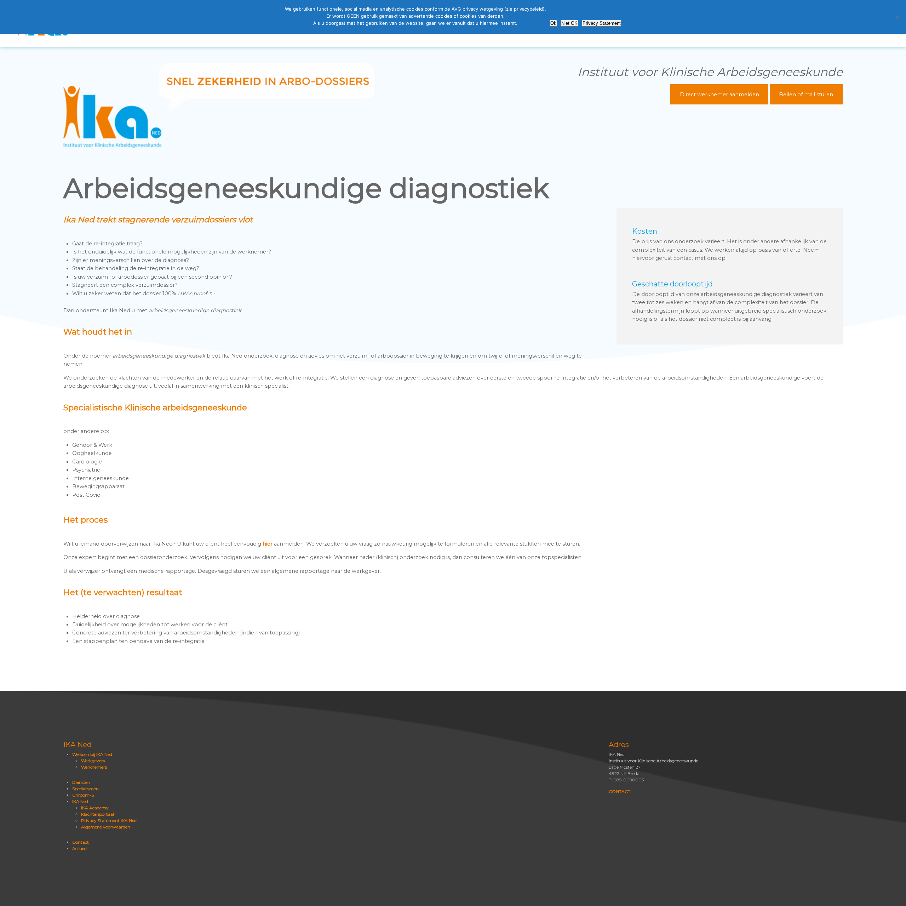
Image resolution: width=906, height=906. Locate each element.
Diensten (81, 782)
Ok (553, 23)
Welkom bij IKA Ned (92, 754)
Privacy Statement (602, 23)
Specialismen (85, 788)
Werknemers (94, 767)
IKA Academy (95, 807)
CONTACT (619, 791)
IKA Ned (80, 801)
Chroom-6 (83, 795)
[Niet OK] (897, 17)
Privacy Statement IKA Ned (109, 820)
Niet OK (569, 23)
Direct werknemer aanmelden (719, 94)
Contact (80, 842)
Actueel (79, 848)
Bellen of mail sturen (806, 94)
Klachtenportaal (97, 814)
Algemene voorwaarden (105, 827)
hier (268, 544)
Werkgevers (93, 760)
